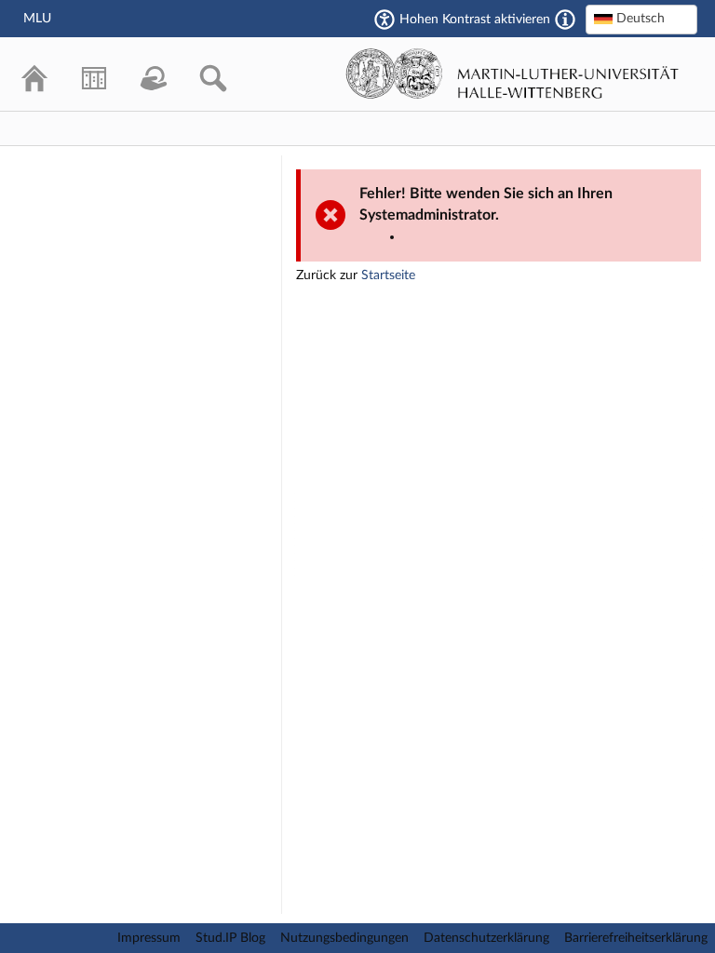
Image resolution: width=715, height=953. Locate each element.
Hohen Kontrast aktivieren (474, 19)
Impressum (149, 938)
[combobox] (641, 19)
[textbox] (641, 19)
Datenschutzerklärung (486, 938)
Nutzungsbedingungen (344, 938)
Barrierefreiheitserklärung (636, 938)
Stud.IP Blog (230, 938)
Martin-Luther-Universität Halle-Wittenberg (512, 73)
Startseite (388, 275)
